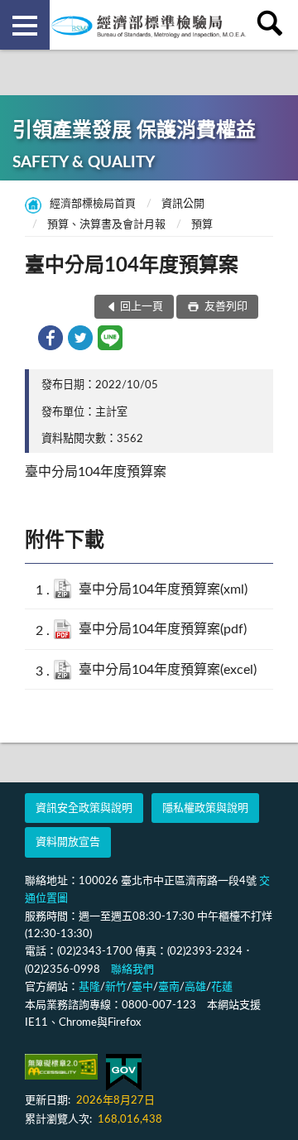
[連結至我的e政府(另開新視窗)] (124, 1072)
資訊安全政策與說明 (84, 808)
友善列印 (225, 306)
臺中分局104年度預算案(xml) (163, 589)
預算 (202, 224)
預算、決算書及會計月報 (106, 224)
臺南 (169, 987)
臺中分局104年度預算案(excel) (168, 669)
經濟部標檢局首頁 (93, 204)
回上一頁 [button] (141, 306)
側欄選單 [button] (25, 25)
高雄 (195, 987)
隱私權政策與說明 (205, 808)
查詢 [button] (273, 25)
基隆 (89, 987)
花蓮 (222, 987)
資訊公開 (182, 204)
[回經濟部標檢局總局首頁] (149, 25)
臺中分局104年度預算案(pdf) (163, 629)
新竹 (116, 987)
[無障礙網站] (61, 1067)
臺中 (142, 987)
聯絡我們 (132, 969)
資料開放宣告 (68, 842)
